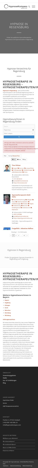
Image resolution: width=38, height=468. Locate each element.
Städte (5, 378)
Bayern (7, 300)
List (14, 159)
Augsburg (7, 303)
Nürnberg (8, 313)
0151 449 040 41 (18, 179)
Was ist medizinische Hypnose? (9, 444)
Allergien (29, 199)
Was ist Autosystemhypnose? (9, 441)
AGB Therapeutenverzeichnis (11, 406)
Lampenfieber (30, 168)
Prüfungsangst (17, 170)
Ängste (31, 203)
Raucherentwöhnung (19, 199)
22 (24, 235)
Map (24, 159)
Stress (25, 172)
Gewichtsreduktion (22, 202)
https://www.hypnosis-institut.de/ (23, 218)
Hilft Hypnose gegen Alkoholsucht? (10, 438)
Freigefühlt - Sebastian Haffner (22, 228)
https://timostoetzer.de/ (20, 183)
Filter (5, 156)
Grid (19, 159)
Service (5, 403)
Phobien (25, 203)
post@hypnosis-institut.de (21, 216)
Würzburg (8, 315)
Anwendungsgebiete (9, 375)
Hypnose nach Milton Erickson (9, 447)
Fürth (6, 308)
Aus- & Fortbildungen (9, 380)
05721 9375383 (18, 214)
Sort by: (13, 156)
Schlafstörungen (27, 170)
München (8, 310)
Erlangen (7, 305)
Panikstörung (17, 205)
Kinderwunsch (26, 207)
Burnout (21, 168)
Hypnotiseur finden (8, 400)
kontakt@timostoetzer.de (21, 181)
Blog (4, 383)
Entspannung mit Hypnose (8, 450)
